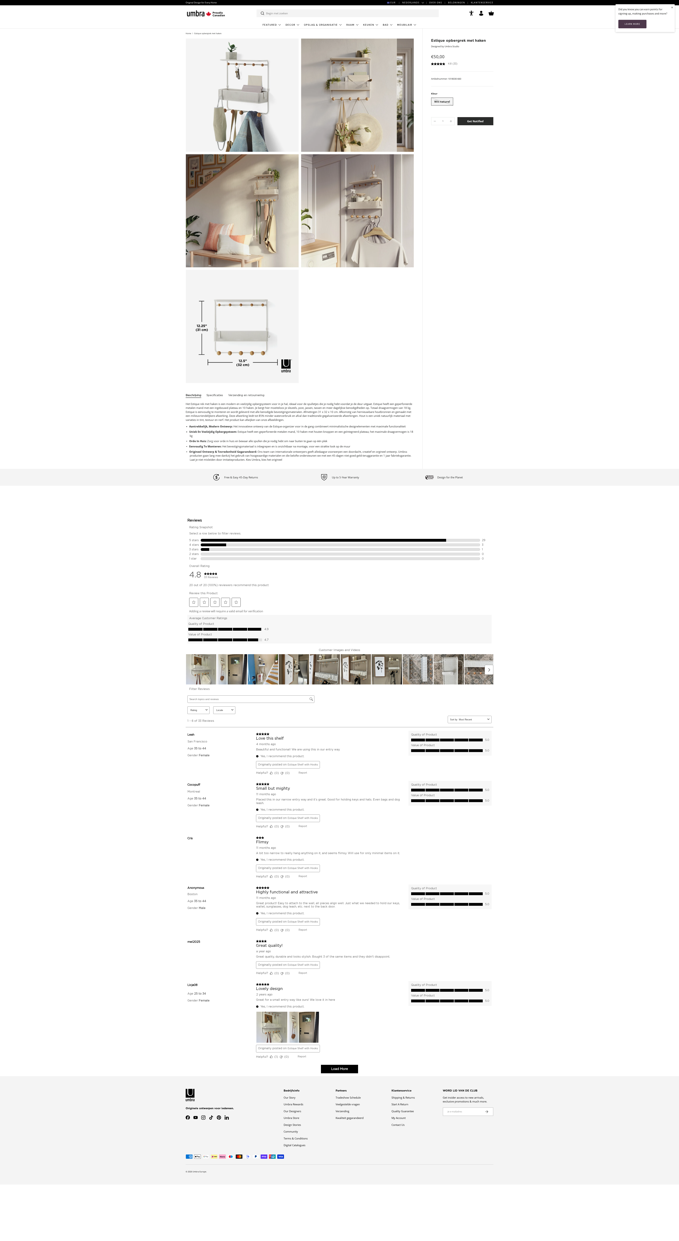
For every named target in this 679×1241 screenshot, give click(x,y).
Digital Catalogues (294, 1145)
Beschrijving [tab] (193, 395)
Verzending (342, 1111)
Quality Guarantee (402, 1111)
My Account (398, 1118)
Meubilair (404, 24)
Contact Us (398, 1124)
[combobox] (348, 13)
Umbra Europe (199, 1171)
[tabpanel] (300, 432)
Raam (350, 24)
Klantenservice (482, 2)
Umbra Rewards (293, 1104)
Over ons (435, 2)
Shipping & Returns (403, 1097)
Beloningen (456, 2)
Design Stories (292, 1124)
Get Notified (475, 121)
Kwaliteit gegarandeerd (350, 1118)
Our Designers (292, 1111)
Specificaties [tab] (215, 395)
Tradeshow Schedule (348, 1097)
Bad (385, 24)
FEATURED (270, 24)
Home (188, 33)
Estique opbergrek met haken (208, 33)
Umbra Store (291, 1118)
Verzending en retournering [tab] (246, 395)
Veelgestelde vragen (348, 1104)
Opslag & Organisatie (321, 24)
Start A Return (399, 1104)
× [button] (672, 7)
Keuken (368, 24)
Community (291, 1131)
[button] (491, 13)
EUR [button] (393, 2)
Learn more (632, 23)
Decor (290, 24)
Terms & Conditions (296, 1138)
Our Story (289, 1097)
